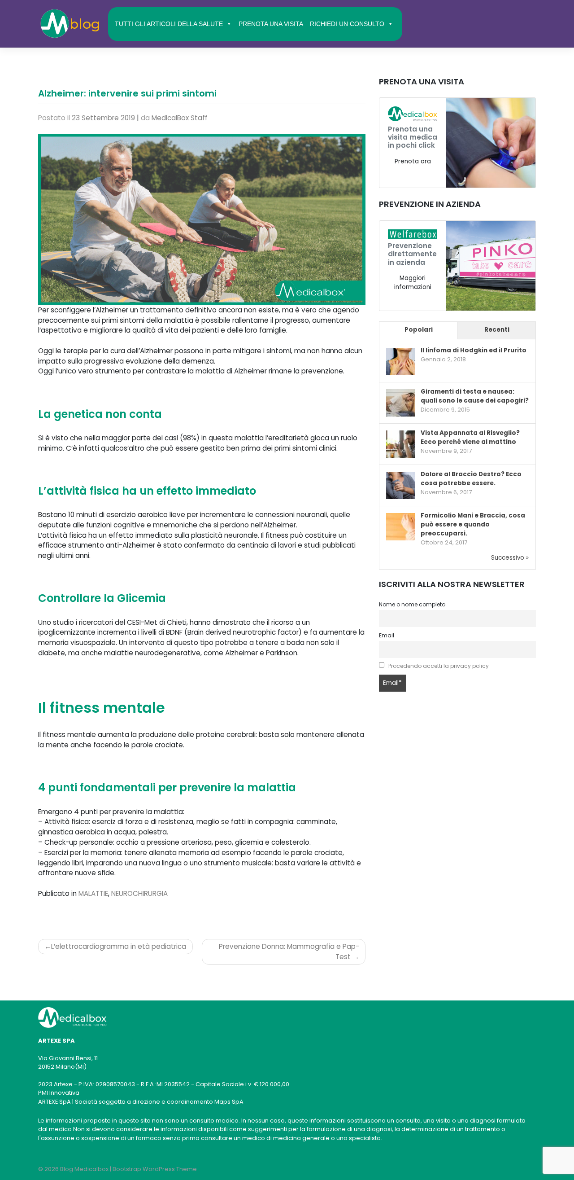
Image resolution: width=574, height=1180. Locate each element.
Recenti (496, 329)
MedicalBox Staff (180, 118)
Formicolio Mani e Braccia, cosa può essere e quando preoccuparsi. (473, 524)
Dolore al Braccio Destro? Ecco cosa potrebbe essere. (471, 478)
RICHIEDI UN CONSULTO (347, 23)
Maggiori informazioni (412, 282)
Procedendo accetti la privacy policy (438, 666)
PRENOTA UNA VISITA (271, 23)
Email (386, 635)
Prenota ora (413, 161)
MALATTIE (93, 893)
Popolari (418, 329)
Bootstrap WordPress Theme (155, 1169)
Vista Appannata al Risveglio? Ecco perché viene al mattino (470, 437)
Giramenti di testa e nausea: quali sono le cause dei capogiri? (475, 396)
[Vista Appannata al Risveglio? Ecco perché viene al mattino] (400, 444)
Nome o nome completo (412, 604)
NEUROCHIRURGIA (139, 893)
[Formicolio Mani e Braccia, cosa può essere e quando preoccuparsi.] (400, 527)
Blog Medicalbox (84, 1169)
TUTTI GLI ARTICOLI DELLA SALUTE (169, 23)
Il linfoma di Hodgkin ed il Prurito (473, 350)
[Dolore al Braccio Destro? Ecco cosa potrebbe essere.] (400, 486)
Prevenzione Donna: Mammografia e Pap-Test (289, 951)
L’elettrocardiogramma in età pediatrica (118, 946)
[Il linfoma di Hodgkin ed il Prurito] (400, 362)
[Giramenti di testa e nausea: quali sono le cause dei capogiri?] (400, 403)
